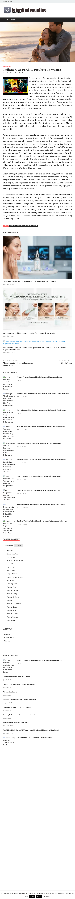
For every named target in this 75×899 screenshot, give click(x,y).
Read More (46, 896)
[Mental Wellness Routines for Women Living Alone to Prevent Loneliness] (9, 427)
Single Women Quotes (14, 577)
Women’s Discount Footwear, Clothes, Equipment (19, 699)
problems (28, 225)
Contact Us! (8, 634)
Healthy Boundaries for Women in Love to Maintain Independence (39, 476)
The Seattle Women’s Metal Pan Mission (16, 677)
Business (10, 550)
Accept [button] (32, 896)
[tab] (9, 545)
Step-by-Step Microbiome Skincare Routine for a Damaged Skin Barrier (29, 333)
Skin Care (10, 580)
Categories (9, 545)
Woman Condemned (10, 692)
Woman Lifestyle (12, 594)
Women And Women (14, 604)
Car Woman (11, 557)
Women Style (11, 610)
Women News (12, 607)
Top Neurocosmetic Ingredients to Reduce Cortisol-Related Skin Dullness (29, 281)
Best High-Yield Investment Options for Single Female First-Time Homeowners (43, 393)
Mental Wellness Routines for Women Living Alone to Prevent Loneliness (41, 426)
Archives (18, 545)
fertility (13, 225)
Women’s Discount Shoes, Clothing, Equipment (19, 684)
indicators (20, 225)
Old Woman (11, 567)
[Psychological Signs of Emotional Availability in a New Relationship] (9, 443)
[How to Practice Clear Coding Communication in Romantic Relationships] (9, 410)
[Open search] (69, 19)
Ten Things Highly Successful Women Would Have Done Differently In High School (30, 730)
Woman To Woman (13, 597)
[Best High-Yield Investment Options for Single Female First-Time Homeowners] (9, 394)
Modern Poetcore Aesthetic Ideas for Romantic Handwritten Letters (39, 377)
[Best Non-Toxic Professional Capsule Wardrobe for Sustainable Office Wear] (9, 521)
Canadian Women (13, 554)
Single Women (12, 574)
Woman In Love (12, 590)
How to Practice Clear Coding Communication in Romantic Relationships (41, 410)
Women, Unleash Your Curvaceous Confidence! (19, 715)
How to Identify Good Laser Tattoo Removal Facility (34, 738)
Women (9, 600)
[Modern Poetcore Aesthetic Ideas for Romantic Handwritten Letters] (9, 377)
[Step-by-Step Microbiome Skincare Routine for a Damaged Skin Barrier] (37, 310)
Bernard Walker (19, 73)
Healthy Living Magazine (15, 560)
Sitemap (7, 641)
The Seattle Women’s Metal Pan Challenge (17, 707)
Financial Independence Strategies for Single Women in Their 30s (38, 490)
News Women (12, 564)
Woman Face (7, 66)
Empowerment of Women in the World (16, 722)
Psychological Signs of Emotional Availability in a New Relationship (39, 443)
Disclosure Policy (10, 637)
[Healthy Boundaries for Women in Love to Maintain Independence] (9, 476)
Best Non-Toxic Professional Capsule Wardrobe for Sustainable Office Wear (42, 521)
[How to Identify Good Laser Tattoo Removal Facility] (9, 738)
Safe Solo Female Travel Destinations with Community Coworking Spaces (41, 459)
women (35, 225)
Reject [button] (39, 896)
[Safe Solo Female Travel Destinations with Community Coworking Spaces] (9, 460)
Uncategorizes (12, 584)
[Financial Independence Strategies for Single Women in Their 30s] (9, 490)
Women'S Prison (12, 614)
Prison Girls (11, 570)
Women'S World (12, 617)
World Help (11, 620)
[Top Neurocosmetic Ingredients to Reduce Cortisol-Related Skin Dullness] (37, 258)
